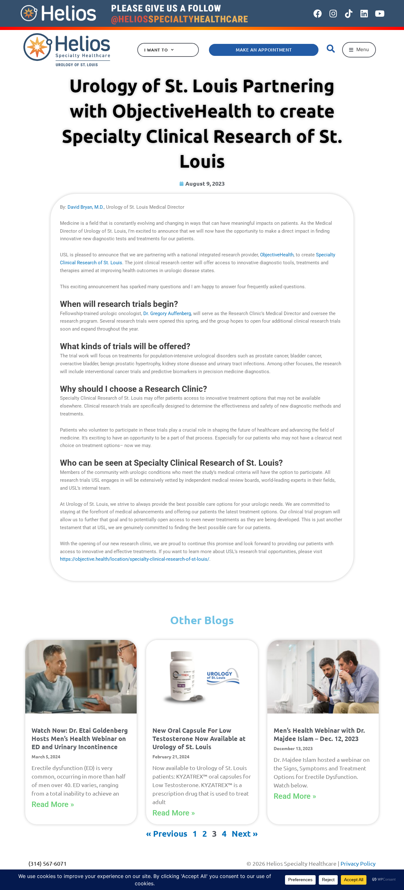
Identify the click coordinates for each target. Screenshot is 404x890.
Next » (245, 833)
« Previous (166, 833)
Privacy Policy (358, 863)
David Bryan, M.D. (86, 207)
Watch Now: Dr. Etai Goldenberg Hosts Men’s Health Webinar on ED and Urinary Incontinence (80, 738)
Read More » (53, 804)
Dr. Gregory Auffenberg (167, 313)
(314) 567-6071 (47, 863)
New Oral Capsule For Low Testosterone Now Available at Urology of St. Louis (199, 738)
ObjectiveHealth (277, 255)
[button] (359, 49)
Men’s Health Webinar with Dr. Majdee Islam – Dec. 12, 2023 (319, 734)
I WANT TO (156, 50)
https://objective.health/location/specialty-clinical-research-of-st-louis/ (134, 559)
